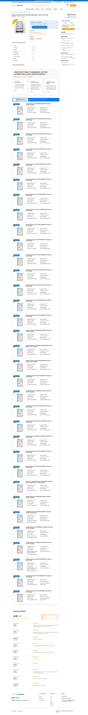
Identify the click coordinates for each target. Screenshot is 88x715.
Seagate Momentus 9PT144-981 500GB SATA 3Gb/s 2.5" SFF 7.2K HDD (39, 255)
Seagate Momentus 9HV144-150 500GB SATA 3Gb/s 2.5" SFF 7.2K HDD (39, 406)
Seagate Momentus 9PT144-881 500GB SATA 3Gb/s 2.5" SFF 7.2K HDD (39, 225)
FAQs (61, 9)
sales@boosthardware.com (70, 2)
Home (13, 12)
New (32, 38)
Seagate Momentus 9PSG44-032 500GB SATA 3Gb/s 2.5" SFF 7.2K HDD (39, 376)
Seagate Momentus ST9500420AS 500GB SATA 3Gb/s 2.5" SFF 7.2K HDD (38, 391)
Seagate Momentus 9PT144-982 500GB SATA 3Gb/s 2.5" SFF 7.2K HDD (39, 270)
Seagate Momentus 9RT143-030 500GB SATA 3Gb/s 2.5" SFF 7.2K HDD (39, 316)
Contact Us (41, 698)
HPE (51, 696)
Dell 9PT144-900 (27, 12)
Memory (55, 9)
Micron (51, 705)
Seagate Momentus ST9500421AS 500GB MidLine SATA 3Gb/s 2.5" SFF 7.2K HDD (39, 346)
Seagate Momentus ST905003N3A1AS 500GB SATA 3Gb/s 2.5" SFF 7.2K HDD (39, 527)
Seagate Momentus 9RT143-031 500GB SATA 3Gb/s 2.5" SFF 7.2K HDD (39, 421)
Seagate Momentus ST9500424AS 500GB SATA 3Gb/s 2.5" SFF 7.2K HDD (38, 104)
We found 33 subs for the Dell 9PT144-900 (70, 17)
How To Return (41, 700)
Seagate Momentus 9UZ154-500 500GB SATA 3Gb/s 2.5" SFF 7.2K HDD (39, 560)
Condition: (31, 36)
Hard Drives (48, 9)
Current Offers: (32, 30)
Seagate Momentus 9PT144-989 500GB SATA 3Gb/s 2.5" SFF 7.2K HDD (39, 240)
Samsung (51, 703)
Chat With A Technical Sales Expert (39, 27)
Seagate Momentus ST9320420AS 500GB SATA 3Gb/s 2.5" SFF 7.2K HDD (38, 497)
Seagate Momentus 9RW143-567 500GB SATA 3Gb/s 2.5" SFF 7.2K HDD (39, 437)
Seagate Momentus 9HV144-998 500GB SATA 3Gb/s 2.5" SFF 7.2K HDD (39, 165)
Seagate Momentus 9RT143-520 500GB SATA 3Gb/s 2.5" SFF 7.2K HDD (39, 452)
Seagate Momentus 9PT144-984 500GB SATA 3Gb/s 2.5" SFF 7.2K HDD (39, 210)
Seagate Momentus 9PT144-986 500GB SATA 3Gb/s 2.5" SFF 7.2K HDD (39, 119)
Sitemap (40, 696)
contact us (73, 5)
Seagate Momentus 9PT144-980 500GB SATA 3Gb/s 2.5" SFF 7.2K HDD (39, 195)
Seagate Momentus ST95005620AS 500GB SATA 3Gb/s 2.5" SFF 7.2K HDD (39, 543)
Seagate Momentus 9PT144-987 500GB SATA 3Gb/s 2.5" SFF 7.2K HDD (39, 285)
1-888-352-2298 (60, 2)
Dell (16, 12)
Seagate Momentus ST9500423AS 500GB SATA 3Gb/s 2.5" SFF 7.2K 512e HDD (38, 512)
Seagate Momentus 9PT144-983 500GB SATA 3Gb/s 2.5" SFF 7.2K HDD (39, 576)
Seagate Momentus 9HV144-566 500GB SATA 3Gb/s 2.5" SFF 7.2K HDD (39, 467)
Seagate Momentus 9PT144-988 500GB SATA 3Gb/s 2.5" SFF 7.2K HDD (39, 301)
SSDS (42, 9)
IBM (51, 700)
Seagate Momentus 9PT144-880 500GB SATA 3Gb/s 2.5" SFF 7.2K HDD (39, 180)
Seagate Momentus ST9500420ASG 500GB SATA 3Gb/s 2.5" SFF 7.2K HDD (39, 331)
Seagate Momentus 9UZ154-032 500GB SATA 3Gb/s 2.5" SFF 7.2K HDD (39, 149)
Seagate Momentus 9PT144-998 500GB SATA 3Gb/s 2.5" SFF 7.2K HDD (39, 591)
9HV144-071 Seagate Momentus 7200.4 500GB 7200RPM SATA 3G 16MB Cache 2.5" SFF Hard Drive (39, 482)
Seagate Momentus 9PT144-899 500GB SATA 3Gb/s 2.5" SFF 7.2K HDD (39, 134)
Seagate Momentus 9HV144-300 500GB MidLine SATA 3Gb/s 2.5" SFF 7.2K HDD (38, 361)
